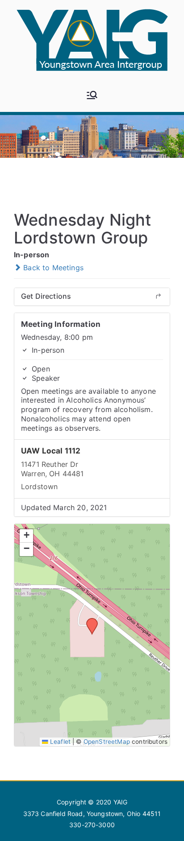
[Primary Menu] (92, 96)
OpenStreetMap (107, 741)
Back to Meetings (52, 267)
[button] (89, 620)
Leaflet (59, 741)
